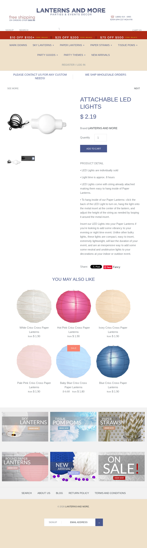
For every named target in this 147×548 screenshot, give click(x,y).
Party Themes (75, 55)
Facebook (107, 30)
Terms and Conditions (110, 493)
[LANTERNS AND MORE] (73, 5)
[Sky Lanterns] (25, 441)
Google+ (116, 30)
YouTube (125, 30)
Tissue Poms (127, 45)
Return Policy (79, 493)
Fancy (116, 266)
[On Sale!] (121, 480)
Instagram (120, 30)
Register (68, 64)
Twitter (111, 30)
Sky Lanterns (43, 45)
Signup (9, 30)
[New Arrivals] (73, 480)
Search (27, 493)
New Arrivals (100, 55)
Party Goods (47, 55)
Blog (59, 493)
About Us (43, 493)
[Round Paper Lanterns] (25, 480)
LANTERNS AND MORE (102, 128)
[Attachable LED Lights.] (37, 98)
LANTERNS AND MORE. (77, 506)
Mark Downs (18, 45)
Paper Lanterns (72, 45)
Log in (81, 64)
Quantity (85, 137)
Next (137, 88)
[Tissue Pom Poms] (73, 441)
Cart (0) (137, 30)
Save (109, 267)
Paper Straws (101, 45)
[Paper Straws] (121, 441)
